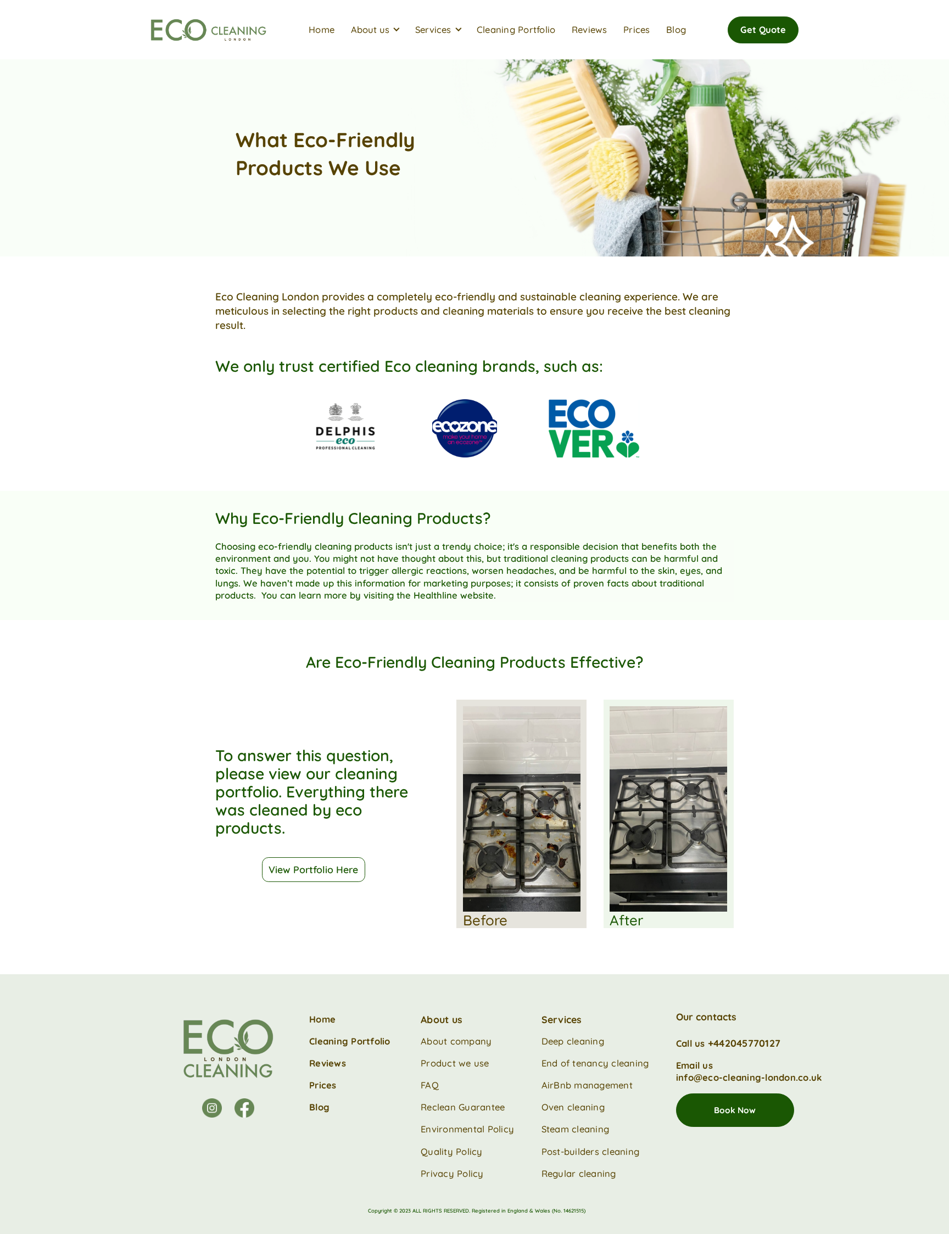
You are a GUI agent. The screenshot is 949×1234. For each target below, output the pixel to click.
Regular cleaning (580, 1173)
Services (562, 1019)
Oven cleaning (573, 1107)
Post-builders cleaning (591, 1151)
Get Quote (763, 29)
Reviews (589, 29)
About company (456, 1041)
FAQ (430, 1085)
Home (321, 29)
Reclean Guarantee (463, 1107)
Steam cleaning (576, 1129)
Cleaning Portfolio (516, 29)
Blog (676, 29)
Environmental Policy (467, 1129)
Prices (636, 29)
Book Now (735, 1110)
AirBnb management (587, 1085)
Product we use (455, 1063)
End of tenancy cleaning (595, 1063)
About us (441, 1019)
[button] (379, 30)
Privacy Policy (452, 1173)
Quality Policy (452, 1151)
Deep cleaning (573, 1041)
